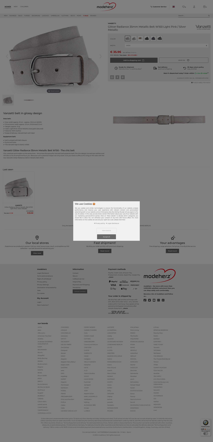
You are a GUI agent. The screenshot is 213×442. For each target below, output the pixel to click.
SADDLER (134, 367)
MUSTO (110, 382)
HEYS (86, 367)
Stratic (156, 336)
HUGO (86, 376)
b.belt (40, 347)
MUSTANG (111, 379)
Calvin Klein (42, 401)
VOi (155, 399)
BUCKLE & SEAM (44, 387)
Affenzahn (41, 333)
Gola (85, 333)
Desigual (64, 350)
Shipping (133, 52)
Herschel (87, 365)
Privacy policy (42, 282)
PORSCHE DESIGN (137, 342)
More (79, 15)
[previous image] (7, 56)
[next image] (100, 56)
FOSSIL (63, 391)
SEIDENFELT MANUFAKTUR (140, 405)
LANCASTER (111, 333)
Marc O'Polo (111, 373)
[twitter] (150, 300)
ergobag (64, 376)
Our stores (40, 293)
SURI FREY (157, 342)
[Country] (173, 6)
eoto (62, 370)
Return (75, 276)
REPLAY (133, 356)
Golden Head (89, 336)
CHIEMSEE (65, 327)
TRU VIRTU (157, 376)
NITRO (109, 388)
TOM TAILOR (158, 370)
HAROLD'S (88, 353)
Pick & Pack (134, 327)
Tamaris (156, 347)
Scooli (132, 388)
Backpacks (36, 15)
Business (13, 15)
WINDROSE (158, 407)
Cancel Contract (80, 291)
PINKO (132, 333)
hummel (87, 382)
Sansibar (133, 376)
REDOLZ (133, 350)
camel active (42, 404)
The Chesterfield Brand (162, 359)
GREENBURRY (89, 342)
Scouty (132, 396)
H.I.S (85, 370)
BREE (40, 378)
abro (39, 330)
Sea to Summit (135, 399)
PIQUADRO (134, 339)
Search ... (181, 15)
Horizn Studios (89, 373)
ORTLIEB (110, 393)
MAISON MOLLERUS (114, 356)
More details (106, 230)
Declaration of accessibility (46, 287)
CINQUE (64, 330)
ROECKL (133, 359)
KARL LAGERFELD (90, 396)
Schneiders (134, 382)
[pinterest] (164, 300)
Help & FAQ (77, 282)
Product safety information (201, 82)
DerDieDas (65, 347)
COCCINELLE (66, 333)
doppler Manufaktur (68, 362)
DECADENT (65, 342)
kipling (86, 402)
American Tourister (44, 336)
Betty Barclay (42, 358)
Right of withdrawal (44, 279)
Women (8, 6)
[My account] (195, 7)
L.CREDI (87, 411)
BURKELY (41, 396)
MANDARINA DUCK (114, 362)
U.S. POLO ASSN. (160, 379)
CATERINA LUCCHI (44, 413)
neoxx (109, 385)
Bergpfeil (41, 355)
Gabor (63, 405)
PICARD (110, 411)
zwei (155, 410)
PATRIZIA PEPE (112, 408)
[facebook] (146, 300)
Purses (27, 15)
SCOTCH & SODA (136, 391)
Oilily (109, 391)
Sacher (132, 365)
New (5, 15)
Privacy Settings (43, 284)
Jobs (38, 290)
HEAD (86, 356)
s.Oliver (156, 327)
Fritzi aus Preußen (67, 399)
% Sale (85, 15)
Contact (75, 273)
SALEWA (133, 370)
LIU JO (109, 347)
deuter (63, 353)
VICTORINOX (158, 396)
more (111, 277)
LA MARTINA (111, 330)
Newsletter (77, 287)
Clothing (64, 15)
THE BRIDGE (158, 356)
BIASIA (40, 361)
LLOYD (109, 350)
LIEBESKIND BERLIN (114, 344)
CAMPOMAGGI (43, 410)
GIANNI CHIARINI (90, 330)
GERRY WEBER (89, 327)
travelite (156, 373)
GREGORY (87, 347)
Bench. (40, 352)
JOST (86, 391)
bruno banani (43, 384)
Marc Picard (111, 367)
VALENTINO (158, 387)
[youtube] (155, 300)
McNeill (110, 376)
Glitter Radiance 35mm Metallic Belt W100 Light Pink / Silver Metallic (19, 207)
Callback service (78, 279)
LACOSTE (110, 327)
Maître (109, 359)
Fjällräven (64, 388)
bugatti (40, 393)
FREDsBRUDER (66, 396)
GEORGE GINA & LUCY (69, 411)
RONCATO (134, 362)
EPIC (62, 373)
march (109, 370)
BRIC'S (40, 381)
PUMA (132, 344)
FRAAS (63, 393)
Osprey (109, 396)
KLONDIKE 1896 (90, 405)
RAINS (132, 347)
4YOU (40, 327)
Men (15, 6)
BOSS (40, 373)
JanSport (87, 385)
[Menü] (209, 420)
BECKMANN (42, 349)
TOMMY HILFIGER (160, 367)
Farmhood (65, 385)
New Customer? (43, 305)
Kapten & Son (89, 393)
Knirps (86, 408)
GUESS (86, 350)
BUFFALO (41, 390)
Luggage (45, 15)
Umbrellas (55, 15)
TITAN (156, 365)
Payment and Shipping (81, 284)
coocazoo (64, 336)
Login (39, 302)
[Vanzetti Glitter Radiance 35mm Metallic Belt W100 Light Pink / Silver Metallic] (8, 100)
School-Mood (135, 385)
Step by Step (158, 333)
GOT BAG (87, 339)
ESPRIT (63, 379)
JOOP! (86, 388)
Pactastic (110, 405)
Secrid (132, 402)
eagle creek (65, 365)
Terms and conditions (45, 276)
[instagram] (159, 300)
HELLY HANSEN (90, 362)
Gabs (63, 408)
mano (109, 365)
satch (132, 379)
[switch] (205, 433)
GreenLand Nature (91, 344)
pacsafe (110, 402)
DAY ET (63, 339)
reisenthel (134, 353)
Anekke (40, 339)
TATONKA (157, 350)
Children (24, 6)
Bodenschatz (42, 364)
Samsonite (134, 373)
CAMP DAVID (42, 407)
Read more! (104, 251)
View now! (37, 253)
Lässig (109, 336)
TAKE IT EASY (158, 344)
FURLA (63, 402)
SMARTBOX (134, 408)
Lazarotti (110, 339)
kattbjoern (88, 399)
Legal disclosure (43, 273)
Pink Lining (134, 330)
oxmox (109, 399)
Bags (20, 15)
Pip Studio (134, 336)
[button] (183, 60)
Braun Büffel (42, 375)
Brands (93, 15)
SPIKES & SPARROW (161, 330)
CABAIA (40, 399)
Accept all (106, 237)
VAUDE (156, 393)
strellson (157, 339)
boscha (40, 370)
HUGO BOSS (88, 379)
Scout (132, 393)
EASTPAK (64, 367)
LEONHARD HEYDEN (115, 342)
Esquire (63, 382)
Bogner (40, 367)
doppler (64, 359)
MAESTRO (110, 353)
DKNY (63, 356)
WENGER (157, 404)
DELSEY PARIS (66, 344)
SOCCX (132, 411)
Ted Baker (157, 353)
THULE (156, 362)
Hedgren (87, 359)
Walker (156, 401)
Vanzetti (112, 23)
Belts (73, 15)
